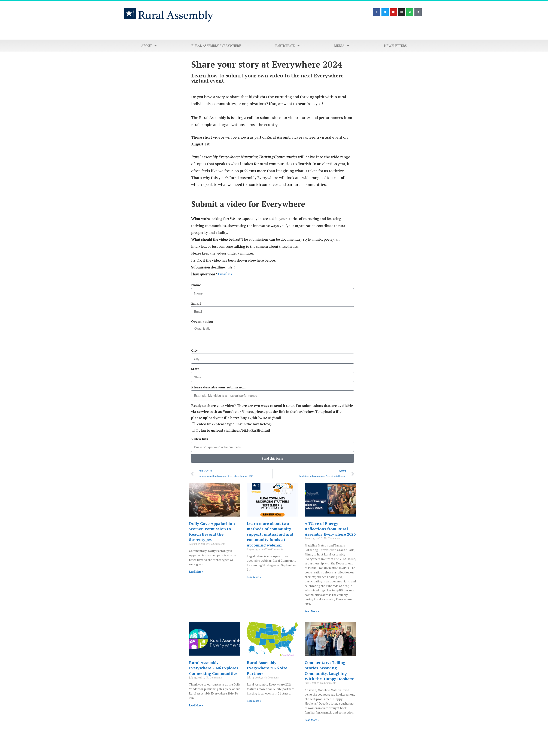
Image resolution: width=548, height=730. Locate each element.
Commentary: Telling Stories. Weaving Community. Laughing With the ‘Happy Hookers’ (329, 670)
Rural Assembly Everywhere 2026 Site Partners (267, 668)
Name (196, 285)
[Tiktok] (418, 12)
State (195, 368)
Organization (202, 321)
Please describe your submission (218, 387)
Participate (285, 45)
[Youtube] (393, 12)
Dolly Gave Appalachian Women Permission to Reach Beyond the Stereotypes (212, 531)
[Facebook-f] (376, 12)
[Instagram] (401, 12)
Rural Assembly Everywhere (216, 45)
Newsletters (395, 45)
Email (196, 303)
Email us (225, 274)
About (146, 45)
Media (339, 45)
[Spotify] (410, 12)
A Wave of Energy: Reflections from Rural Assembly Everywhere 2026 (330, 529)
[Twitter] (385, 12)
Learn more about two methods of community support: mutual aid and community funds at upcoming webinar (270, 534)
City (194, 350)
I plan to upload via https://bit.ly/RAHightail (233, 430)
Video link (199, 439)
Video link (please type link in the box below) (233, 424)
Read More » (196, 571)
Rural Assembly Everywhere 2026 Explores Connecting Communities (213, 668)
